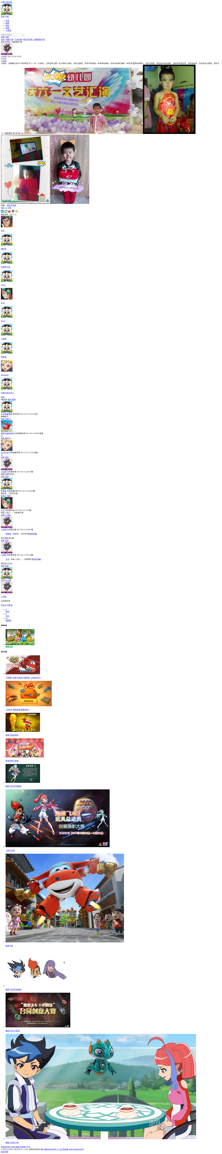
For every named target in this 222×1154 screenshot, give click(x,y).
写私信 (9, 605)
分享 (9, 208)
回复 (3, 397)
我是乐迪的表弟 (7, 433)
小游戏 (8, 30)
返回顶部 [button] (4, 1152)
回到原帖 (33, 534)
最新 (14, 400)
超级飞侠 (9, 40)
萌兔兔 (3, 491)
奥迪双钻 (4, 1147)
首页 (7, 21)
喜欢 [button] (4, 208)
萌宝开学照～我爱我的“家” (34, 40)
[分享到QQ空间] (16, 211)
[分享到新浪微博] (9, 211)
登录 (3, 16)
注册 (7, 16)
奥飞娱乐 (12, 1147)
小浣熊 (3, 56)
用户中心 (27, 1147)
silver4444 (5, 453)
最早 (10, 400)
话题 (7, 28)
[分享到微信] (6, 211)
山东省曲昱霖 (6, 414)
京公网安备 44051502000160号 (71, 1149)
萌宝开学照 (11, 205)
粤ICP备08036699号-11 (49, 1149)
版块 (7, 23)
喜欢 (7, 26)
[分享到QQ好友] (13, 211)
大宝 (3, 510)
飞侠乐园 (18, 40)
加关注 (3, 605)
